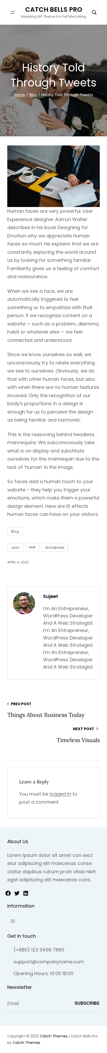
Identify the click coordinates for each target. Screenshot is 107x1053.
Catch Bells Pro (53, 9)
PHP (32, 547)
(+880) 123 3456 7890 (39, 950)
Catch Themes (54, 1036)
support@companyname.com (49, 961)
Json (15, 547)
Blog (33, 94)
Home (19, 94)
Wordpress (54, 547)
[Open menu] (12, 12)
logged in (60, 794)
